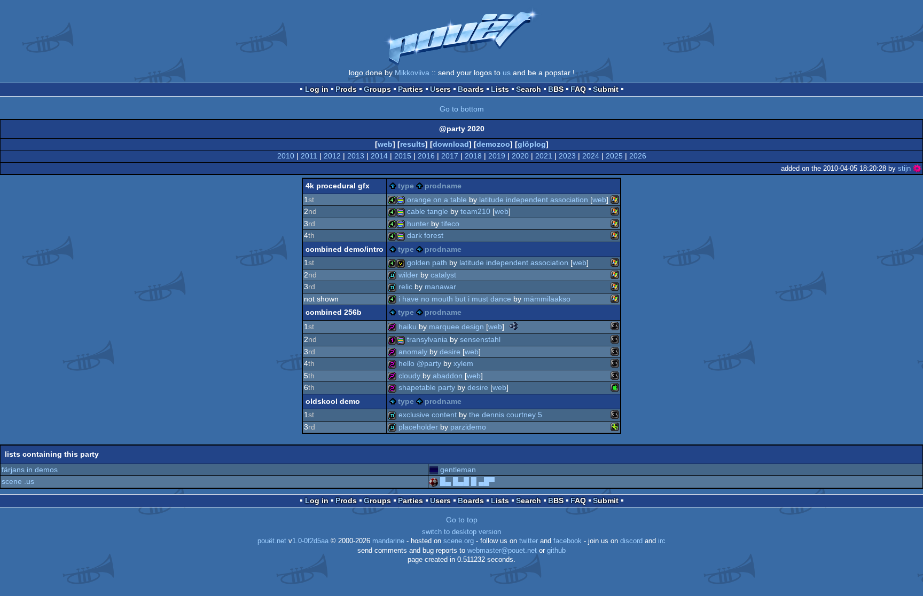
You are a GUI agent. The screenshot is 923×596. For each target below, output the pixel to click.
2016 (426, 156)
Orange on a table (437, 199)
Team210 (475, 211)
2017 (449, 156)
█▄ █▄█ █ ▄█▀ (467, 481)
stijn (904, 168)
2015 (402, 156)
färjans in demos (30, 469)
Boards (471, 89)
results (412, 144)
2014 (379, 156)
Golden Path (427, 262)
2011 (309, 156)
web (385, 144)
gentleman (458, 469)
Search (528, 89)
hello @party (419, 363)
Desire (450, 351)
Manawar (440, 286)
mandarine (388, 541)
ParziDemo (468, 427)
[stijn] (917, 168)
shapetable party (426, 387)
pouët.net (271, 541)
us (507, 72)
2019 (496, 156)
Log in (316, 89)
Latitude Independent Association (533, 199)
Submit (606, 89)
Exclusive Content (427, 414)
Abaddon (448, 375)
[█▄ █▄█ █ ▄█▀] (433, 481)
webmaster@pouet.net (502, 550)
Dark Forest (425, 235)
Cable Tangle (427, 211)
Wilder (408, 275)
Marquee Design (456, 326)
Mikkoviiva (412, 72)
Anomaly (412, 351)
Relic (405, 286)
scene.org (458, 541)
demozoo (493, 144)
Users (440, 89)
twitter (528, 541)
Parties (410, 89)
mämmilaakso (546, 299)
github (556, 550)
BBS (556, 89)
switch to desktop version (461, 532)
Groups (377, 89)
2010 (285, 156)
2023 (567, 156)
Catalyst (443, 275)
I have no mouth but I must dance (454, 299)
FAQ (578, 89)
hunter (418, 223)
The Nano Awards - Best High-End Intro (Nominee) (513, 326)
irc (662, 541)
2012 (332, 156)
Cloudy (409, 375)
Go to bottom (462, 109)
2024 (590, 156)
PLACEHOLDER (418, 427)
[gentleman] (433, 469)
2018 (473, 156)
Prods (346, 89)
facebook (567, 541)
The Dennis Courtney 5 (505, 414)
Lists (500, 89)
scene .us (18, 481)
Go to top (462, 519)
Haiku (407, 326)
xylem (463, 363)
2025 (614, 156)
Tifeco (450, 223)
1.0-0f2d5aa (310, 541)
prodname (443, 185)
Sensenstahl (480, 339)
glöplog (532, 144)
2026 (637, 156)
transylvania (427, 339)
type (406, 185)
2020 (520, 156)
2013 (355, 156)
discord (631, 541)
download (451, 144)
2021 (543, 156)
